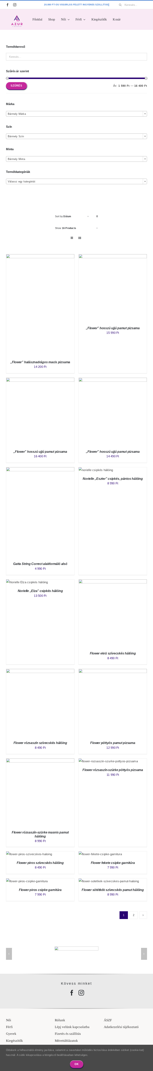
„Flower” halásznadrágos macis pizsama (40, 362)
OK (77, 1064)
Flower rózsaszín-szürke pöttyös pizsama (112, 770)
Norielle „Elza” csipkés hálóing (40, 591)
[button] (9, 954)
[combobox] (76, 114)
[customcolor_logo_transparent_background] (17, 16)
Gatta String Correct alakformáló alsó (40, 564)
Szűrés (16, 85)
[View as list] (80, 238)
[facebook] (7, 4)
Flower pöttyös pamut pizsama (112, 743)
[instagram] (14, 4)
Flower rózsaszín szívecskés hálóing (40, 743)
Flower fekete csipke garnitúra (113, 863)
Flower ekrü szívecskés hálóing (113, 653)
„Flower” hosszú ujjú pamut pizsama (113, 328)
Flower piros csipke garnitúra (40, 890)
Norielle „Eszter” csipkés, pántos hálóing (113, 478)
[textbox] (76, 114)
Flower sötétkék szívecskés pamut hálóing (113, 890)
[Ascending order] (97, 216)
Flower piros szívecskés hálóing (40, 863)
